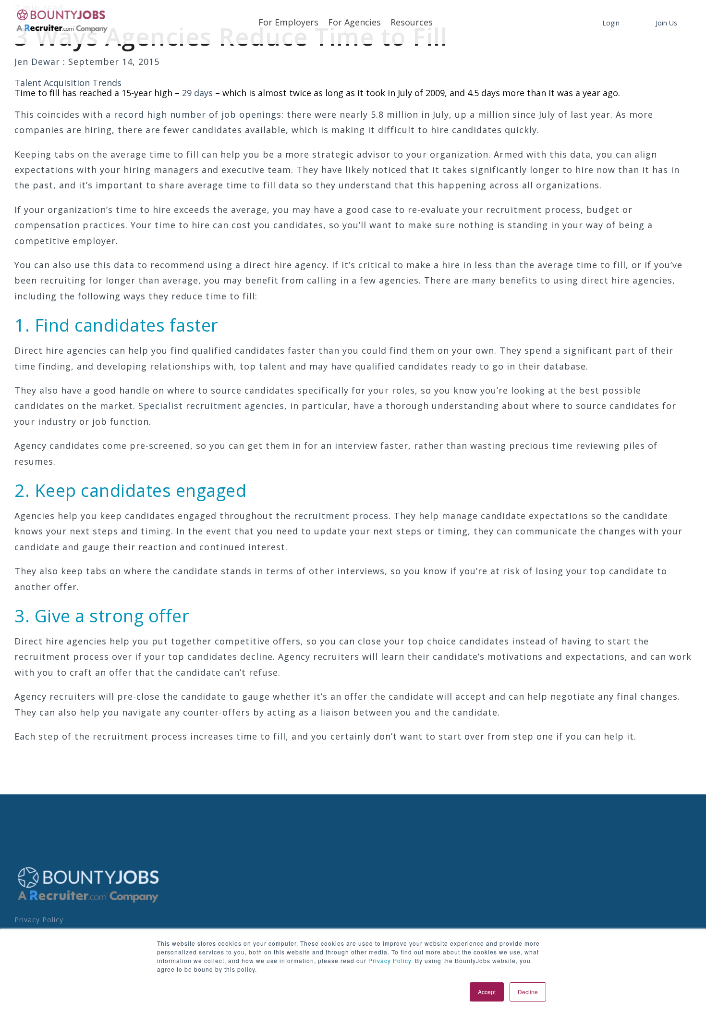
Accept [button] (487, 992)
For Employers (288, 22)
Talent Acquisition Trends (68, 82)
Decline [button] (528, 992)
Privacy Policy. (389, 960)
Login (611, 22)
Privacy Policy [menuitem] (38, 919)
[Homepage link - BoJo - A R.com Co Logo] (88, 902)
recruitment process (341, 515)
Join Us (666, 22)
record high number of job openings (197, 114)
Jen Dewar (38, 61)
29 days (198, 93)
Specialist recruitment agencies (211, 405)
